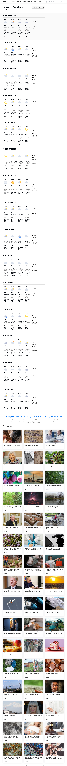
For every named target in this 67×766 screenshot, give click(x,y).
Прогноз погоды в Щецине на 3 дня (13, 416)
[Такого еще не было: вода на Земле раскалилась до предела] (54, 585)
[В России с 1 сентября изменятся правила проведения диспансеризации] (54, 439)
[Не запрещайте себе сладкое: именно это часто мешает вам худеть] (54, 648)
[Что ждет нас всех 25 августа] (33, 502)
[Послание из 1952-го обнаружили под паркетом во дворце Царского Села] (33, 439)
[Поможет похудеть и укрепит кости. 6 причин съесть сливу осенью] (12, 481)
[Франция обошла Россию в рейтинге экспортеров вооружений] (12, 606)
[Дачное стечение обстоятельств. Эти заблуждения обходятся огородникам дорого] (12, 565)
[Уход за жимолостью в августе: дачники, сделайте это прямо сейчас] (54, 460)
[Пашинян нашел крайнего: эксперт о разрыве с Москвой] (12, 711)
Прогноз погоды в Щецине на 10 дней (19, 417)
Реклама (11, 765)
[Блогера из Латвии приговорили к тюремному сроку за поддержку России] (33, 565)
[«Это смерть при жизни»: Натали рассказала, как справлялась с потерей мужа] (33, 711)
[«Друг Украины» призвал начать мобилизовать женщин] (12, 523)
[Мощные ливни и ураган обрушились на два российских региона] (54, 523)
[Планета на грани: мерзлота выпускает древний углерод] (54, 606)
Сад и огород (43, 417)
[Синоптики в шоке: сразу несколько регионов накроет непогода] (33, 648)
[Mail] (2, 1)
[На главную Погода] (6, 1)
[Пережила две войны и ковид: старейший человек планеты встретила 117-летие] (12, 460)
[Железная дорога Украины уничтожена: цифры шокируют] (12, 690)
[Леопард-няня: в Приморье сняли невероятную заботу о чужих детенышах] (12, 502)
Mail (2, 765)
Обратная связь (49, 765)
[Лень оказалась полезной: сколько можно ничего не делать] (33, 627)
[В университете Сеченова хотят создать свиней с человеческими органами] (33, 523)
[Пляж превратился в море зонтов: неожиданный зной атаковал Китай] (33, 753)
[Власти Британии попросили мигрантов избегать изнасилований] (33, 481)
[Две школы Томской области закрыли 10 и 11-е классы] (12, 669)
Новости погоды (34, 417)
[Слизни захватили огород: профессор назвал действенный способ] (33, 690)
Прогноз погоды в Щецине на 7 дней (53, 416)
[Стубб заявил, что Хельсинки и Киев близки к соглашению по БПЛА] (54, 690)
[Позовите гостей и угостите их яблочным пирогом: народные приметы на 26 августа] (12, 648)
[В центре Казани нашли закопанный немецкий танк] (33, 460)
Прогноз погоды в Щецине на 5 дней (33, 416)
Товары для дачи (53, 417)
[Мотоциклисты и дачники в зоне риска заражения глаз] (33, 669)
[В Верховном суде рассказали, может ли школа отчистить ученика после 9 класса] (54, 732)
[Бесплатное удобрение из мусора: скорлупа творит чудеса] (54, 669)
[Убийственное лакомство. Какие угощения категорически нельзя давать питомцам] (12, 439)
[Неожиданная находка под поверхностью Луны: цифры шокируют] (12, 732)
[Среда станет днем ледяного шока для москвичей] (54, 481)
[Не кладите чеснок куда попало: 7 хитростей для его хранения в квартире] (12, 544)
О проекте (17, 765)
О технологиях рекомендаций (38, 765)
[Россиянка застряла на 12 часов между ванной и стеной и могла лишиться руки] (33, 544)
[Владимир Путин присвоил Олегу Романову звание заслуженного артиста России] (33, 585)
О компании (6, 765)
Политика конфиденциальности (26, 765)
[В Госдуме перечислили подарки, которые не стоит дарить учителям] (54, 565)
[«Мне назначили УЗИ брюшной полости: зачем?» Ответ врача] (33, 732)
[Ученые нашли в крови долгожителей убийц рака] (33, 606)
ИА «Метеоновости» (62, 765)
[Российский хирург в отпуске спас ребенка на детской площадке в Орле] (54, 711)
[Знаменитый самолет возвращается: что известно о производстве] (54, 627)
